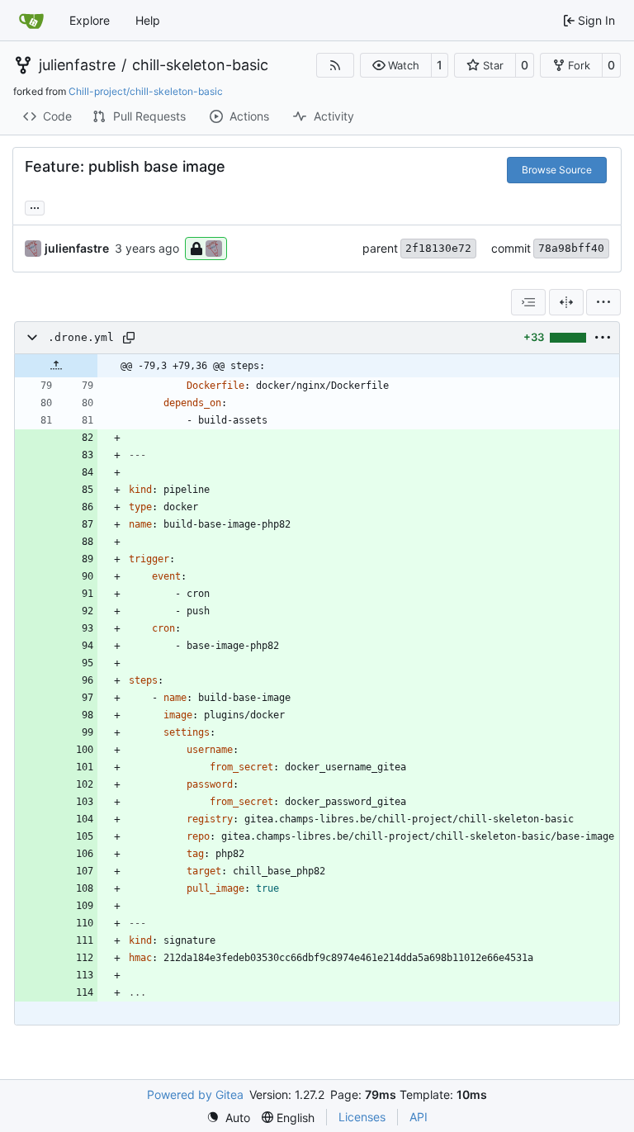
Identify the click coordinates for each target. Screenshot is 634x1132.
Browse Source (557, 169)
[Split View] (566, 302)
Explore (89, 20)
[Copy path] (128, 337)
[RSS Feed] (335, 65)
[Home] (31, 21)
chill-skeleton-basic (200, 65)
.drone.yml (81, 337)
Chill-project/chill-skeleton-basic (146, 91)
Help (147, 20)
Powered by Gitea (195, 1094)
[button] (396, 65)
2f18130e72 (438, 248)
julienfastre (77, 65)
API (418, 1117)
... (35, 206)
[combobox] (528, 302)
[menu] (603, 302)
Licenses (362, 1117)
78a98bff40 (571, 248)
